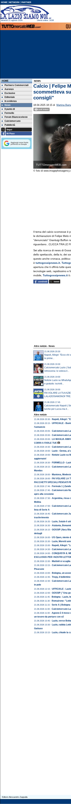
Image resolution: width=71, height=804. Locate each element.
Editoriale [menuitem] (10, 97)
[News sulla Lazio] (25, 12)
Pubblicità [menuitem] (10, 125)
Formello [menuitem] (9, 113)
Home (5, 81)
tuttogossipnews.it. (49, 262)
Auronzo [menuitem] (9, 89)
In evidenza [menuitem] (11, 101)
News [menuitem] (8, 105)
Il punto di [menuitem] (10, 109)
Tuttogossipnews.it (55, 275)
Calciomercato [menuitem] (12, 121)
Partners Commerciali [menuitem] (16, 85)
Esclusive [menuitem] (10, 93)
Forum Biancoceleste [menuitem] (16, 117)
